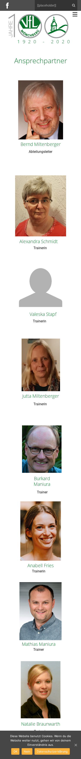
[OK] (75, 745)
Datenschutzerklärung (52, 751)
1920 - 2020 (45, 42)
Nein (27, 751)
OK (15, 751)
